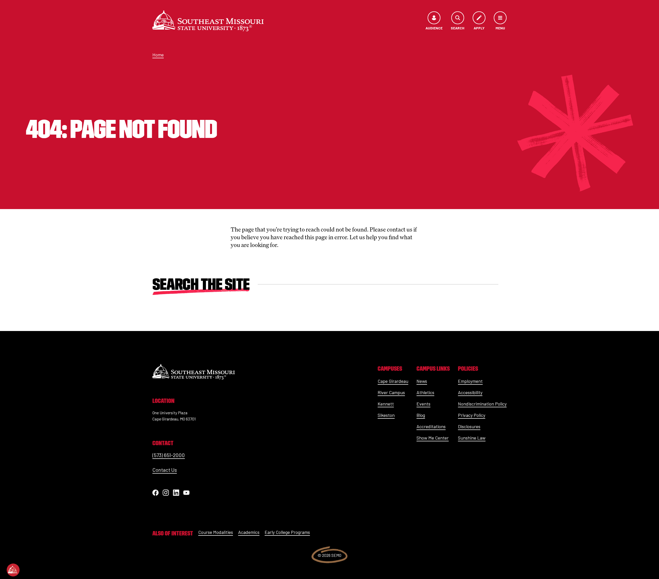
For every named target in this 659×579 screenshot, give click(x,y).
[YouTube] (186, 493)
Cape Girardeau (393, 381)
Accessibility (470, 392)
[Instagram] (166, 493)
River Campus (391, 392)
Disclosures (469, 426)
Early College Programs (287, 532)
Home (158, 54)
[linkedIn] (176, 493)
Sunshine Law (471, 438)
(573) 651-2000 (168, 455)
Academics (248, 532)
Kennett (386, 404)
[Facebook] (155, 493)
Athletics (425, 392)
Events (423, 404)
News (422, 381)
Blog (421, 415)
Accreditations (431, 426)
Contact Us (164, 470)
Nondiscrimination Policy (482, 404)
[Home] (208, 20)
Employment (470, 381)
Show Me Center (433, 438)
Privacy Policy (471, 415)
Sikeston (386, 415)
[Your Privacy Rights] (13, 570)
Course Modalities (215, 532)
